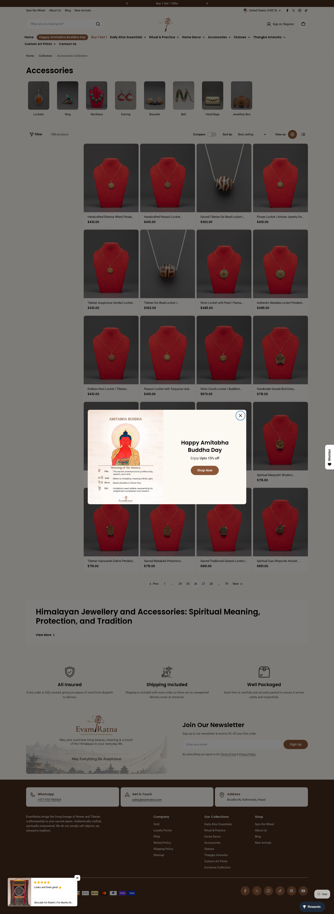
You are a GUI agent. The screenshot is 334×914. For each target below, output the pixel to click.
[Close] (240, 415)
